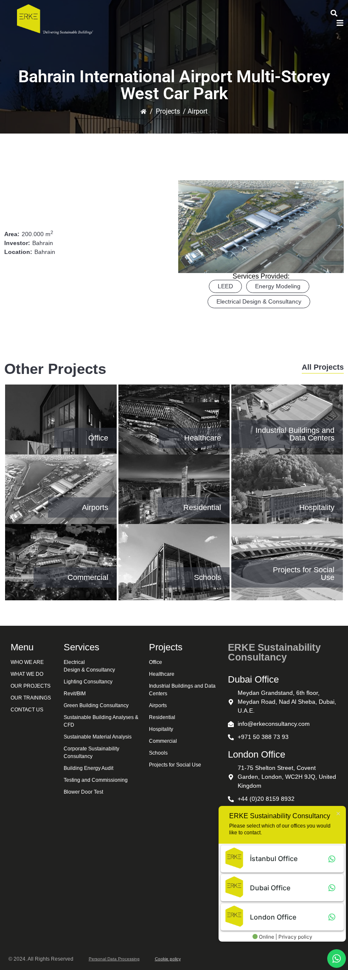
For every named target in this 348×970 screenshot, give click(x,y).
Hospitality (316, 507)
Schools (207, 577)
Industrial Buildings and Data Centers (294, 434)
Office (98, 438)
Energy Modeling (277, 286)
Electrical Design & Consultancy (258, 301)
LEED (225, 286)
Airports (95, 507)
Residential (202, 507)
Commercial (87, 577)
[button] (340, 23)
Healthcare (202, 438)
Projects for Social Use (303, 574)
